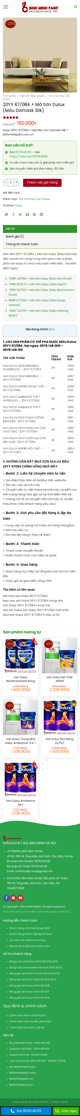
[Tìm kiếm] (75, 7)
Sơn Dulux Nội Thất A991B (59, 679)
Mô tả (10, 229)
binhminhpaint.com (22, 1073)
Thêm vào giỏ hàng (42, 182)
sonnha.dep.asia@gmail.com (34, 871)
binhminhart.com (21, 1085)
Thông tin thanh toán (22, 244)
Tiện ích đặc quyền (32, 96)
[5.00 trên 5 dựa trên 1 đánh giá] (40, 117)
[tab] (40, 229)
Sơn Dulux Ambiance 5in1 (20, 802)
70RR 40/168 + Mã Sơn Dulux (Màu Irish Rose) (40, 278)
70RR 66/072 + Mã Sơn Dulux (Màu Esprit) (38, 284)
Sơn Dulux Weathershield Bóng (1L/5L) (20, 679)
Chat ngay (69, 1111)
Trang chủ (9, 96)
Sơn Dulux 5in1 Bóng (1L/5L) (59, 741)
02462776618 (15, 888)
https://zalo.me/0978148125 (29, 156)
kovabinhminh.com (22, 1067)
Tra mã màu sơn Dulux (34, 199)
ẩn (51, 329)
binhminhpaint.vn (21, 1079)
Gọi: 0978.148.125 (29, 1111)
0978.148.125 (23, 152)
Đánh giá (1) (15, 236)
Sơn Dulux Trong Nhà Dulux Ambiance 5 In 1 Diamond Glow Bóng (20, 741)
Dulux (18, 205)
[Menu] (6, 7)
